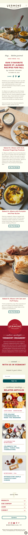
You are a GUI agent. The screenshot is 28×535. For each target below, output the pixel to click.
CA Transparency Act (11, 530)
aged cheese (12, 58)
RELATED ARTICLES (14, 390)
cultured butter (9, 441)
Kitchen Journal (17, 56)
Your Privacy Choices (20, 530)
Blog (7, 56)
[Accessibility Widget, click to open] (25, 532)
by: (7, 70)
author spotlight (14, 335)
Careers (14, 517)
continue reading (14, 387)
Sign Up (14, 381)
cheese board (17, 410)
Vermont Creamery (14, 338)
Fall (18, 58)
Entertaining (8, 442)
